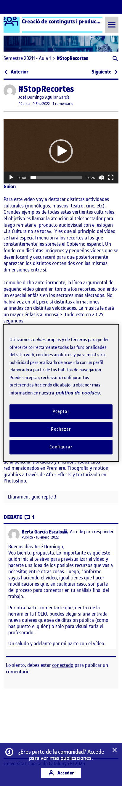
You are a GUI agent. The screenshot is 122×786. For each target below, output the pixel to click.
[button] (114, 59)
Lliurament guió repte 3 (32, 497)
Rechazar (61, 429)
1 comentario (63, 103)
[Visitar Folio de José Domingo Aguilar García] (10, 90)
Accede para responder (92, 532)
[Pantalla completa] (111, 177)
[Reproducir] (11, 177)
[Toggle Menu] (111, 24)
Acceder (65, 773)
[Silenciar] (101, 177)
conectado (62, 665)
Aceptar (61, 411)
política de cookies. (78, 393)
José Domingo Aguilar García (44, 97)
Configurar (61, 447)
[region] (61, 393)
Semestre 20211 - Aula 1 (27, 58)
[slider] (56, 177)
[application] (61, 151)
